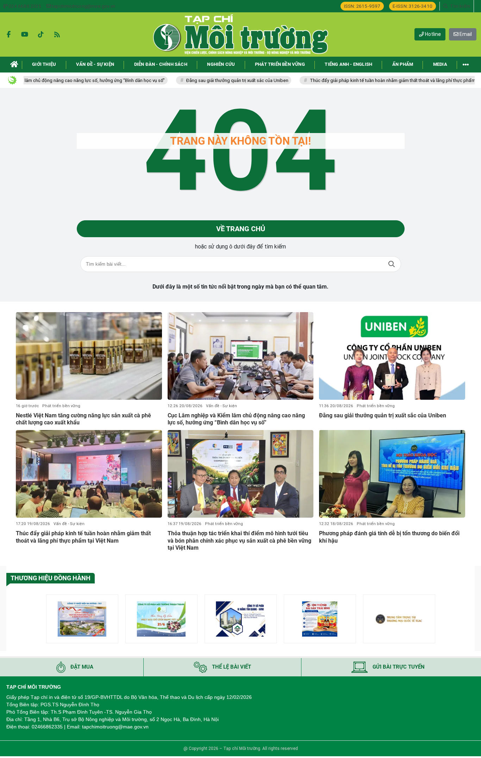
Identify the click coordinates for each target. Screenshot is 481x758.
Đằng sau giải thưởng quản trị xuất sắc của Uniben (220, 80)
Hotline (432, 34)
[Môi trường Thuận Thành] (161, 618)
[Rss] (57, 34)
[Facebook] (8, 34)
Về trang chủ (240, 229)
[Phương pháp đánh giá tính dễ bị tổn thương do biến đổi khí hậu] (392, 474)
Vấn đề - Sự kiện (221, 406)
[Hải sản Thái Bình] (320, 618)
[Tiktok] (40, 34)
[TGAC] (399, 618)
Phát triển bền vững (61, 406)
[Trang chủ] (14, 64)
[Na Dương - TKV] (82, 618)
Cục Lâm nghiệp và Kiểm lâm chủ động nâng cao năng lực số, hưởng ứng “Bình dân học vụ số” (236, 419)
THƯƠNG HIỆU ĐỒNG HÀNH (50, 578)
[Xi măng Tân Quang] (241, 618)
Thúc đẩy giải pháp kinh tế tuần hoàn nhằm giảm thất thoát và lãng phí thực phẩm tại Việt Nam (83, 537)
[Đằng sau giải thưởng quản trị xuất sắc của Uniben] (392, 356)
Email (465, 34)
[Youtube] (24, 34)
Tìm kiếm (391, 264)
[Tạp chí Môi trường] (240, 34)
